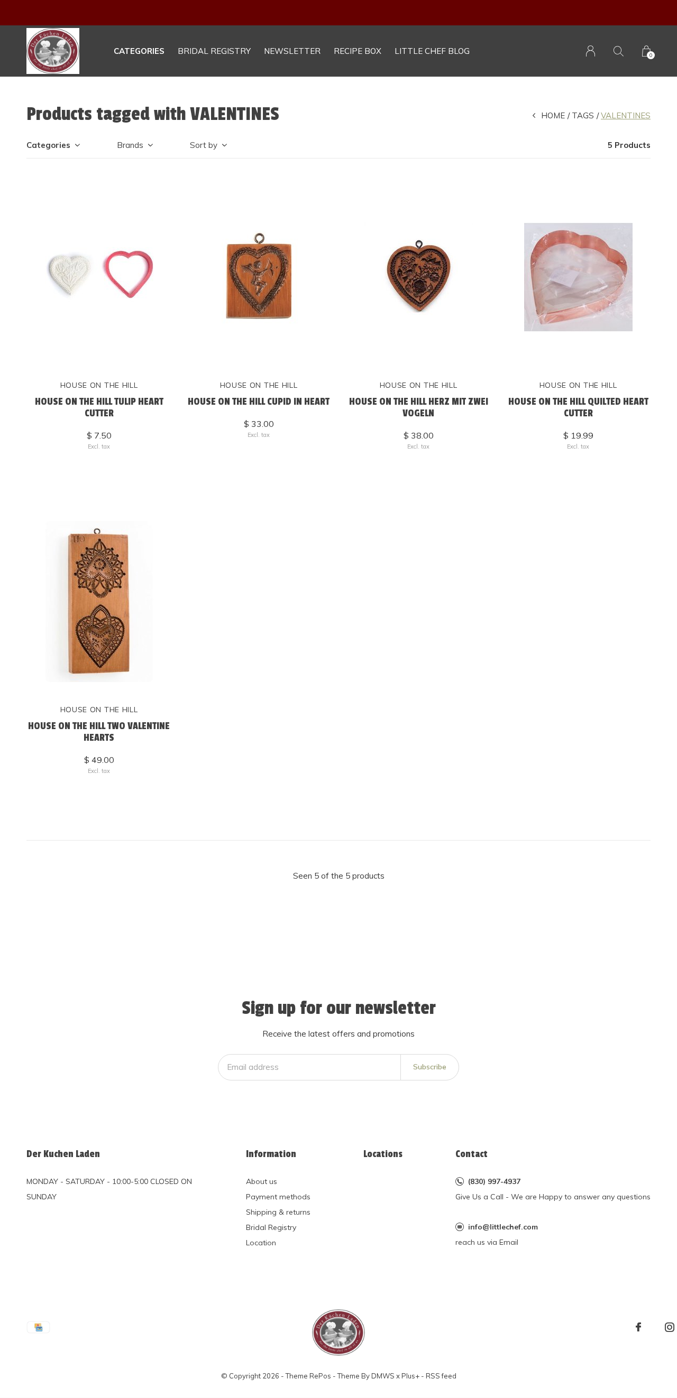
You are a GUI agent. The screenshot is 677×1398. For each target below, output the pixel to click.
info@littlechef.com (503, 1227)
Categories (139, 51)
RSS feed (441, 1376)
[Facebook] (638, 1327)
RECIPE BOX (357, 51)
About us (261, 1181)
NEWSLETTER (292, 51)
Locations (382, 1154)
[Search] (619, 51)
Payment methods (278, 1196)
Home (553, 115)
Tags (583, 115)
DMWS (383, 1376)
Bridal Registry (271, 1227)
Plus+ (410, 1376)
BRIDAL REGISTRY (214, 51)
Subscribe (429, 1066)
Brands (130, 145)
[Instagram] (669, 1327)
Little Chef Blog (432, 51)
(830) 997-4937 (494, 1181)
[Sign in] (590, 51)
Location (261, 1242)
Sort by (203, 145)
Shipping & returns (278, 1212)
